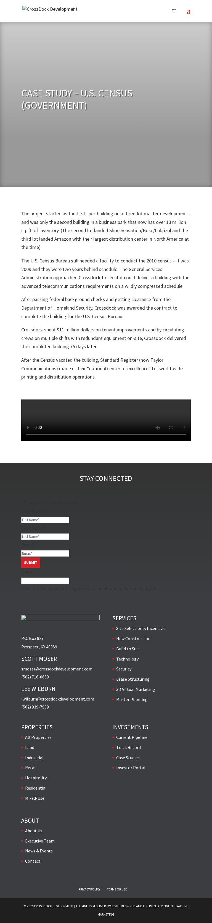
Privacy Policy (89, 889)
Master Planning (132, 699)
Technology (127, 659)
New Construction (133, 638)
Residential (36, 788)
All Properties (38, 737)
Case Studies (128, 757)
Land (29, 747)
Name (27, 571)
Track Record (128, 747)
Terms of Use (117, 889)
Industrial (34, 757)
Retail (31, 767)
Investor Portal (130, 767)
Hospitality (36, 777)
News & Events (39, 851)
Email (28, 544)
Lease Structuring (133, 679)
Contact (33, 861)
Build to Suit (127, 648)
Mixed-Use (34, 798)
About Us (33, 830)
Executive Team (40, 841)
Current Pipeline (131, 737)
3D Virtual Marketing (135, 689)
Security (123, 669)
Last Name (33, 528)
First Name (33, 511)
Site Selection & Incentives (141, 628)
